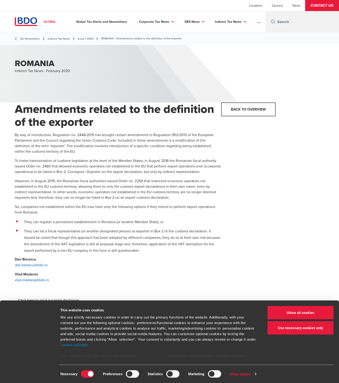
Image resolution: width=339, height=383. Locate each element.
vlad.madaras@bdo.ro (32, 279)
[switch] (132, 373)
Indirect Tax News (228, 21)
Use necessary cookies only (300, 328)
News (296, 5)
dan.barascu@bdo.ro (31, 264)
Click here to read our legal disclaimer (48, 300)
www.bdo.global (152, 356)
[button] (322, 5)
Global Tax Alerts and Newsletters (101, 21)
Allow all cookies (300, 313)
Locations (256, 5)
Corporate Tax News (154, 21)
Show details (240, 374)
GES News (192, 21)
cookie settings (75, 345)
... (259, 22)
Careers (277, 5)
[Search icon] (273, 21)
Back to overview (248, 109)
